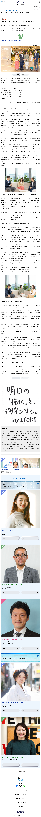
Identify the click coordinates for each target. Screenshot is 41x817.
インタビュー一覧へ (20, 771)
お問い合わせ (20, 806)
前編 (18, 74)
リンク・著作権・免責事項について (20, 802)
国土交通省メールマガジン (20, 794)
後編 (23, 538)
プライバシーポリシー (20, 798)
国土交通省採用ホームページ (19, 790)
